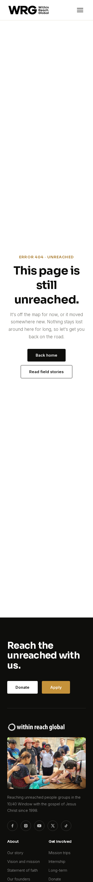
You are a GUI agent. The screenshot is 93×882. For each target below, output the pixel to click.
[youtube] (39, 826)
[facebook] (12, 826)
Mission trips (60, 852)
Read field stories (46, 371)
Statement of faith (22, 870)
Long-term (58, 870)
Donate (22, 687)
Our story (15, 852)
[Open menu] (80, 10)
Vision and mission (23, 861)
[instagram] (26, 826)
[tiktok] (66, 826)
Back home (46, 355)
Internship (57, 861)
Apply (56, 687)
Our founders (18, 879)
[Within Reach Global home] (28, 10)
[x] (53, 826)
